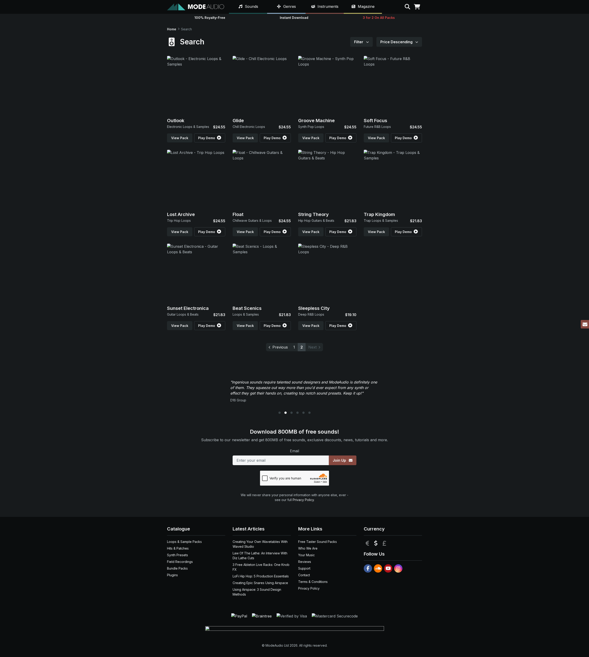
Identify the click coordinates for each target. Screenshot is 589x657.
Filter (359, 42)
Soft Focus (375, 120)
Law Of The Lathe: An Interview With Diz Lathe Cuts (260, 555)
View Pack (179, 138)
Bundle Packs (177, 568)
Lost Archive (181, 214)
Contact (304, 575)
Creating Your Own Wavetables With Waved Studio (260, 544)
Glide (238, 120)
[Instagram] (398, 568)
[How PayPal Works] (239, 615)
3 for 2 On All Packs (379, 18)
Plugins (172, 575)
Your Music (306, 555)
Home (171, 29)
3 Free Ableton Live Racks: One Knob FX (261, 567)
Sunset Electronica (188, 308)
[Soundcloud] (378, 568)
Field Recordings (180, 562)
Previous (280, 347)
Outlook (175, 120)
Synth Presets (177, 555)
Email (294, 451)
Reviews (304, 562)
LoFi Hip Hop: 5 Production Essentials (261, 576)
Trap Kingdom (379, 214)
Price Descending (396, 42)
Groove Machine (316, 120)
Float (238, 214)
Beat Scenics (247, 308)
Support (304, 568)
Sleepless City (314, 308)
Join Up (340, 460)
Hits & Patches (178, 548)
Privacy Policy (303, 500)
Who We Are (308, 548)
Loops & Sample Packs (184, 542)
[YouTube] (388, 568)
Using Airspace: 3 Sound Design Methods (257, 592)
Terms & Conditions (313, 582)
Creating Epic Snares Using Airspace (260, 583)
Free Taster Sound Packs (317, 542)
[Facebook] (368, 568)
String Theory (313, 214)
